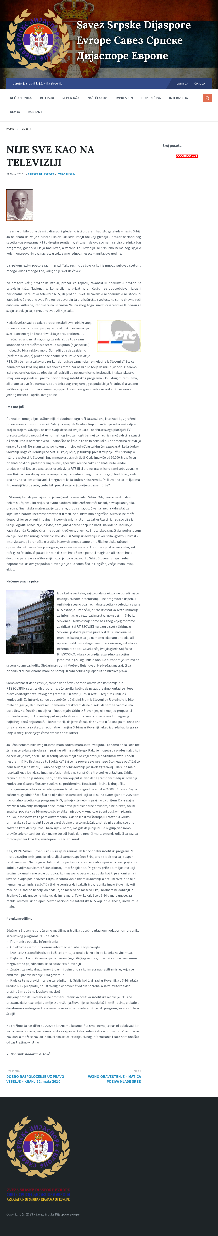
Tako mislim (67, 174)
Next (137, 1071)
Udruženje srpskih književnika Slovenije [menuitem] (37, 83)
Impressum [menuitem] (124, 98)
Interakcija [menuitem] (178, 98)
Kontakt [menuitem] (35, 112)
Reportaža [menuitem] (70, 98)
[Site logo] (38, 70)
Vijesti (26, 128)
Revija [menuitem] (15, 112)
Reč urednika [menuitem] (21, 98)
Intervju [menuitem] (47, 98)
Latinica (182, 83)
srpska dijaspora (41, 174)
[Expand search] (207, 98)
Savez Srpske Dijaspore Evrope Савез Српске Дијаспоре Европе (134, 40)
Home (10, 128)
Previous (13, 1071)
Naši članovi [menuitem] (98, 98)
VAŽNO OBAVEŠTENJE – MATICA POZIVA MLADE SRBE (114, 1079)
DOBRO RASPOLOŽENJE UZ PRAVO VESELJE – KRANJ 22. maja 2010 (35, 1079)
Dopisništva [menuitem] (151, 98)
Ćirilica (199, 83)
